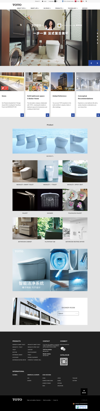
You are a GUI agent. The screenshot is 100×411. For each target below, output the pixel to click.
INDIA (43, 385)
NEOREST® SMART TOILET (19, 344)
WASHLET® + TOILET (17, 347)
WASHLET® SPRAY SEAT (33, 347)
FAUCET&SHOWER (32, 352)
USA (28, 378)
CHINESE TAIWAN (46, 383)
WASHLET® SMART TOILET (34, 344)
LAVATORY (30, 349)
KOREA (59, 380)
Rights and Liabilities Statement (34, 400)
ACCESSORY (16, 357)
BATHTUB (15, 352)
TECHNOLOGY (72, 8)
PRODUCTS (58, 8)
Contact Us (55, 400)
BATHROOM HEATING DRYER (19, 359)
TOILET (14, 349)
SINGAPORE (60, 385)
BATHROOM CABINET (17, 354)
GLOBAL (15, 374)
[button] (97, 30)
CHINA (43, 378)
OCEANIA (59, 383)
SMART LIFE (34, 8)
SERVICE (84, 8)
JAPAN (59, 378)
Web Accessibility (47, 400)
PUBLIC (29, 354)
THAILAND (74, 378)
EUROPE (29, 380)
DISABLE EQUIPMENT (33, 357)
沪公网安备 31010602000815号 (80, 403)
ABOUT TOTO (21, 8)
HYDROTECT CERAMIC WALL (34, 359)
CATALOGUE (64, 355)
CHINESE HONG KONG (47, 380)
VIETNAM (74, 380)
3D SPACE (46, 8)
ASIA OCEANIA (46, 374)
